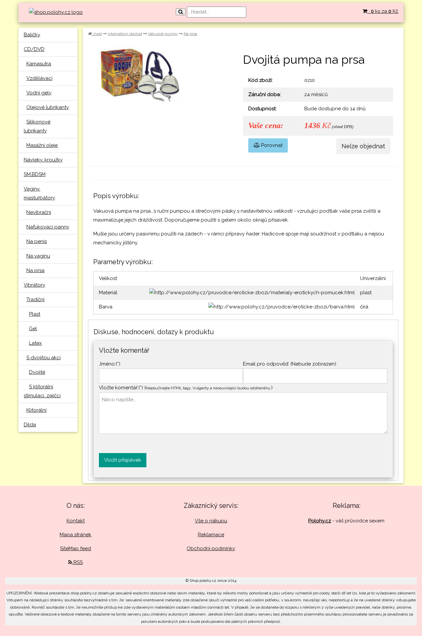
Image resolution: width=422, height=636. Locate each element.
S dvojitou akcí (43, 358)
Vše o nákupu (211, 521)
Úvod (97, 33)
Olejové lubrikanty (47, 107)
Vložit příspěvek (122, 460)
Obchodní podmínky (211, 548)
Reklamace (211, 535)
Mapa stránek (75, 535)
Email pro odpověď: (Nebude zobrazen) (289, 364)
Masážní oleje (42, 145)
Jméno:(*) (109, 364)
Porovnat (271, 145)
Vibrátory (34, 285)
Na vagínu (38, 256)
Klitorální (36, 410)
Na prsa (35, 270)
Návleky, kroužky (43, 160)
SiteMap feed (75, 548)
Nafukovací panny (47, 227)
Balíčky (32, 35)
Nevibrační (38, 212)
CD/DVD (34, 49)
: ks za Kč (382, 11)
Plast (34, 314)
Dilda (30, 425)
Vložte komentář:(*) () (186, 388)
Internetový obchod (125, 33)
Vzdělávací (39, 78)
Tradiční (35, 299)
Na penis (36, 241)
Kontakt (76, 521)
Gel (33, 329)
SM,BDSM (34, 174)
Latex (35, 343)
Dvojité (37, 372)
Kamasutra (38, 64)
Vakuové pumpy (163, 33)
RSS (77, 562)
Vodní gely (38, 93)
